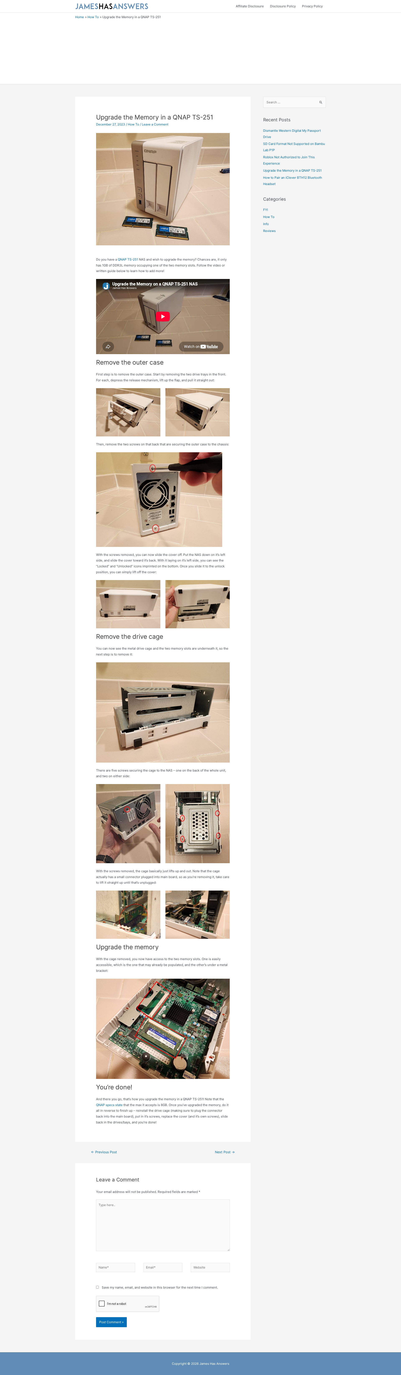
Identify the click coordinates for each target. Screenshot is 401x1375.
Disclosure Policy (283, 6)
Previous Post (104, 1152)
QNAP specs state (109, 1105)
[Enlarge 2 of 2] (224, 394)
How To (133, 124)
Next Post (225, 1152)
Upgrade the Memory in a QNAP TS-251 (292, 170)
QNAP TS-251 (128, 259)
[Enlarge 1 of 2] (155, 394)
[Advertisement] (200, 50)
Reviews (269, 231)
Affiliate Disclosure (250, 6)
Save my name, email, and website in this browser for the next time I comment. (160, 1287)
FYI (265, 210)
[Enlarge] (217, 458)
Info (266, 224)
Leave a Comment (155, 124)
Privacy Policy (312, 6)
